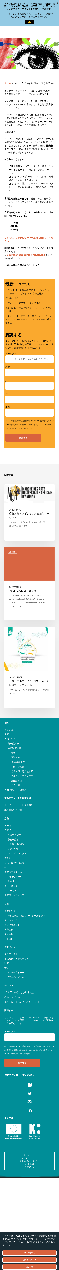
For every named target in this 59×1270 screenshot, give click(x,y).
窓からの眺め (12, 298)
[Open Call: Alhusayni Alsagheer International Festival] (29, 667)
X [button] (57, 3)
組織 (7, 407)
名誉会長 (8, 929)
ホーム (7, 83)
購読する (8, 1010)
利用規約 (29, 1164)
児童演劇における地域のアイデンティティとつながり (28, 309)
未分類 (32, 56)
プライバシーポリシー (29, 1161)
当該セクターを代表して (16, 958)
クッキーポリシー (29, 1158)
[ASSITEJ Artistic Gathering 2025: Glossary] (29, 584)
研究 (6, 963)
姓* (6, 380)
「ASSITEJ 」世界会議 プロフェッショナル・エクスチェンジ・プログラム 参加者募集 (29, 292)
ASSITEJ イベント (13, 997)
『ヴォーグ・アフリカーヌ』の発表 (23, 303)
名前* (8, 367)
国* (6, 393)
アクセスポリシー (29, 1155)
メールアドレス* (13, 353)
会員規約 (8, 938)
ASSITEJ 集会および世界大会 (19, 992)
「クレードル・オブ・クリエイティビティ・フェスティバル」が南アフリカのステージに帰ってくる (28, 319)
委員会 (7, 858)
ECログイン (29, 1166)
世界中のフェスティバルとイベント (22, 1001)
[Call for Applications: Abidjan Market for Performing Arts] (29, 512)
